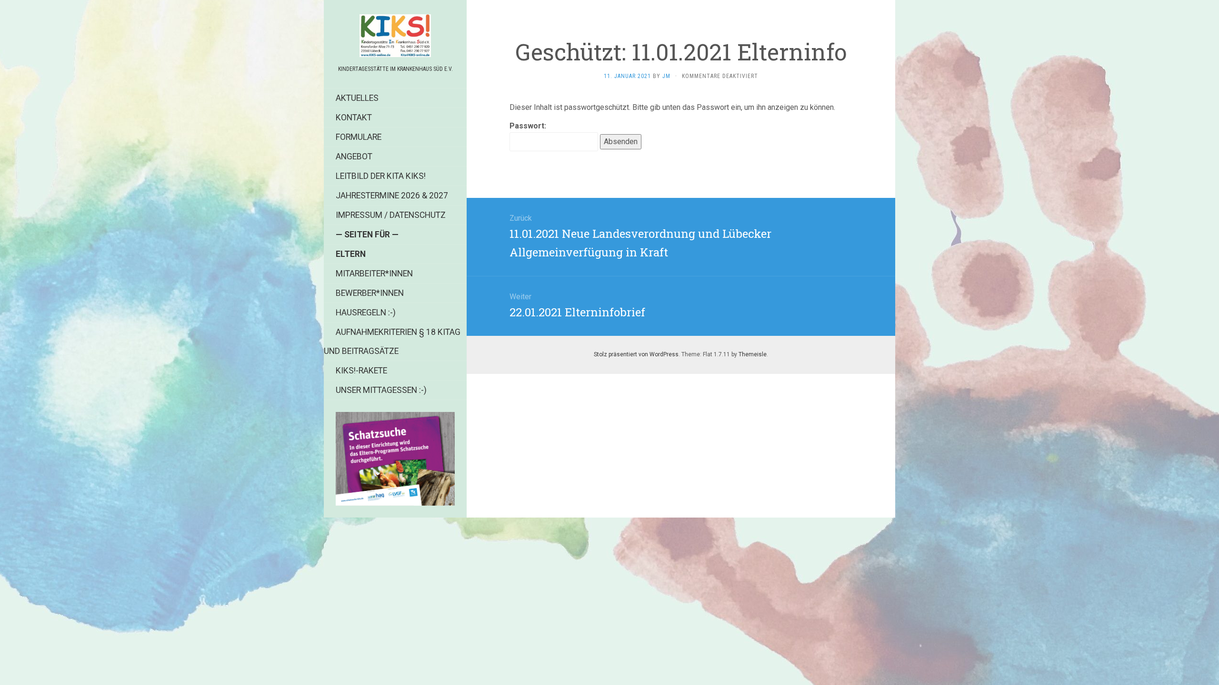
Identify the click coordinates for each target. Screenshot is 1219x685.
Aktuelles (357, 98)
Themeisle (753, 354)
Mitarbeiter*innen (374, 273)
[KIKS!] (395, 35)
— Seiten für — (367, 234)
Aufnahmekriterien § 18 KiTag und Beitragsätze (392, 341)
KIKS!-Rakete (361, 370)
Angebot (354, 156)
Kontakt (354, 117)
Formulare (358, 137)
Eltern (351, 254)
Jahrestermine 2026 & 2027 (392, 195)
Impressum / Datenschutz (391, 215)
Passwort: (528, 125)
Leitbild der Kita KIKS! (381, 176)
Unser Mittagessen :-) (381, 390)
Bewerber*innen (370, 293)
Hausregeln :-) (366, 312)
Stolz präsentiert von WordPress (636, 354)
